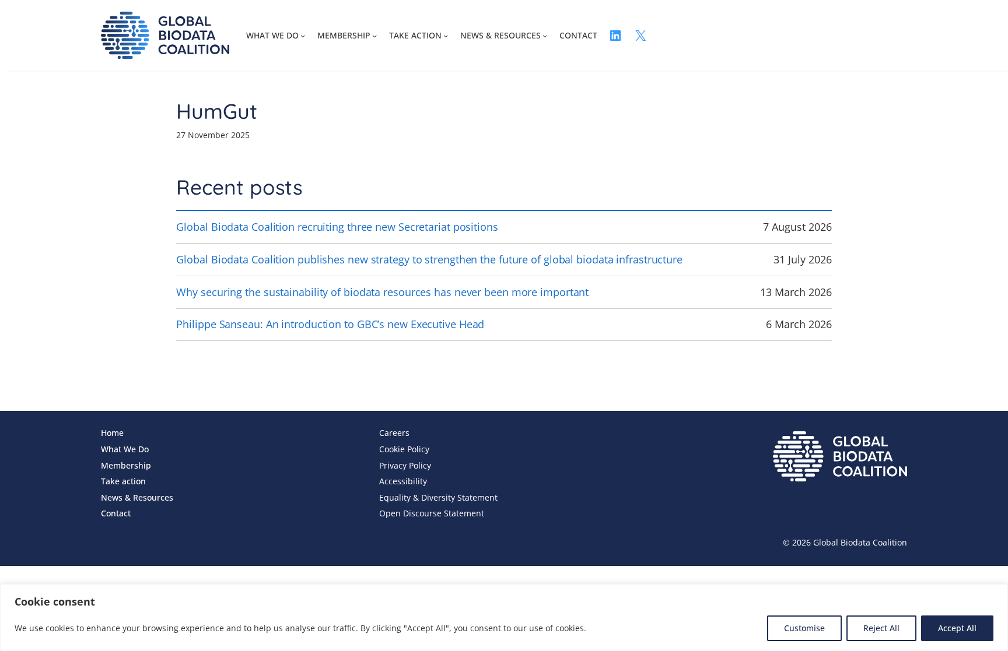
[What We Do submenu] (302, 35)
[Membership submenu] (374, 35)
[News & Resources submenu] (544, 35)
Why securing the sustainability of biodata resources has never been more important (382, 292)
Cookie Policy (404, 449)
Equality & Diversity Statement (438, 497)
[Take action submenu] (445, 35)
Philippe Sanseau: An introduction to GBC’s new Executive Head (330, 324)
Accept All (957, 628)
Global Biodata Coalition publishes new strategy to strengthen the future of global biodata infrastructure (429, 259)
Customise (804, 628)
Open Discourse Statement (431, 513)
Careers (394, 432)
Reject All (881, 628)
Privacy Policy (405, 465)
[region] (504, 617)
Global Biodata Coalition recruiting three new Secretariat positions (337, 227)
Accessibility (403, 481)
